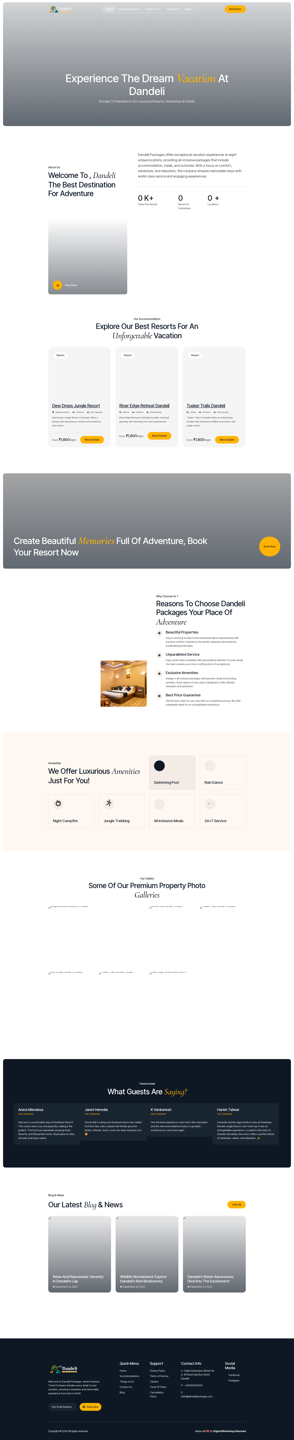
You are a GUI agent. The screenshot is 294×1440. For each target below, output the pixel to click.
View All (236, 1204)
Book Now (235, 9)
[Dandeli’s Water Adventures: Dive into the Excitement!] (214, 1254)
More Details (92, 439)
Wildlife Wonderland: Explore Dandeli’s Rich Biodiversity (143, 1278)
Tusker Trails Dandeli (206, 405)
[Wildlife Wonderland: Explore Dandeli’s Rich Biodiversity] (147, 1254)
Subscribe (92, 1406)
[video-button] (57, 285)
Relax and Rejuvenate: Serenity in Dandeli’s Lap (78, 1278)
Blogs (188, 9)
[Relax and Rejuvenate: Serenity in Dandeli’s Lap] (79, 1254)
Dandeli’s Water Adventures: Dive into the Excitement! (211, 1278)
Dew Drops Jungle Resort (76, 405)
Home (109, 9)
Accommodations (129, 9)
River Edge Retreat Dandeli (144, 405)
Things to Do (152, 9)
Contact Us (173, 9)
